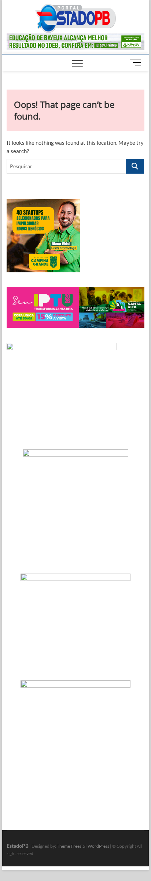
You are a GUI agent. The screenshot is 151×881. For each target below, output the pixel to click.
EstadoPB (18, 846)
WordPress (98, 846)
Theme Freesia (71, 846)
